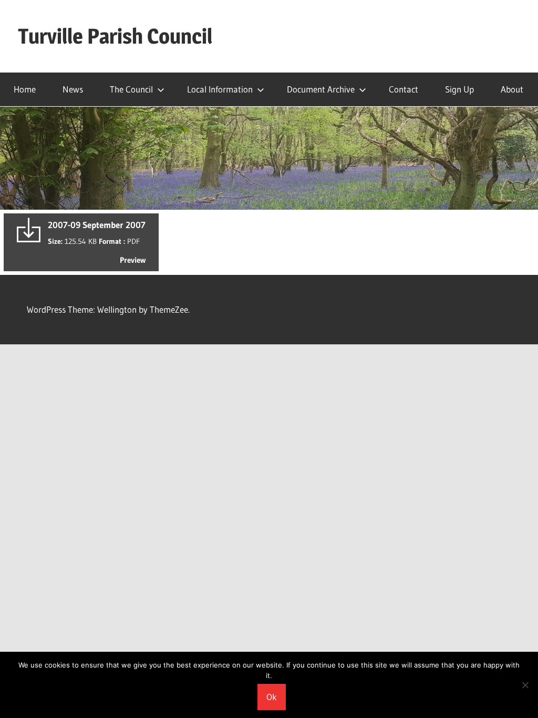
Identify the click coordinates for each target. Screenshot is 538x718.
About (512, 89)
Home (25, 89)
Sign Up (459, 89)
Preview (133, 260)
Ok (271, 696)
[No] (525, 685)
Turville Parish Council (115, 36)
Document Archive (321, 89)
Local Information (220, 89)
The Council (131, 89)
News (73, 89)
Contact (403, 89)
